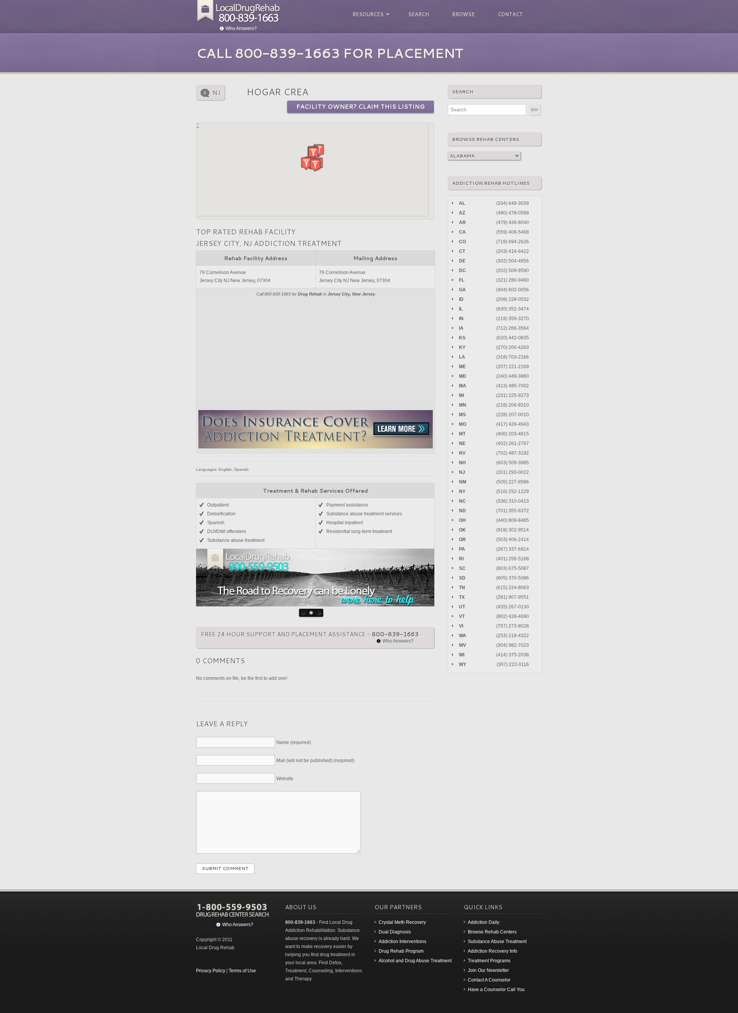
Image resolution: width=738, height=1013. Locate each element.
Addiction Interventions (402, 941)
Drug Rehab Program (401, 951)
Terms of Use (242, 970)
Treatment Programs (489, 960)
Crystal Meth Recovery (402, 922)
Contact (510, 14)
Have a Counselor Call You (496, 989)
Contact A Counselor (489, 980)
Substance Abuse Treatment (497, 941)
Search (418, 14)
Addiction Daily (483, 922)
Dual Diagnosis (395, 932)
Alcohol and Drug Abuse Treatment (415, 960)
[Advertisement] (315, 352)
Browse (463, 14)
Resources (367, 14)
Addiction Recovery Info (492, 951)
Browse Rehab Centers (492, 932)
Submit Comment (225, 868)
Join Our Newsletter (488, 970)
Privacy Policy (210, 970)
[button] (313, 153)
